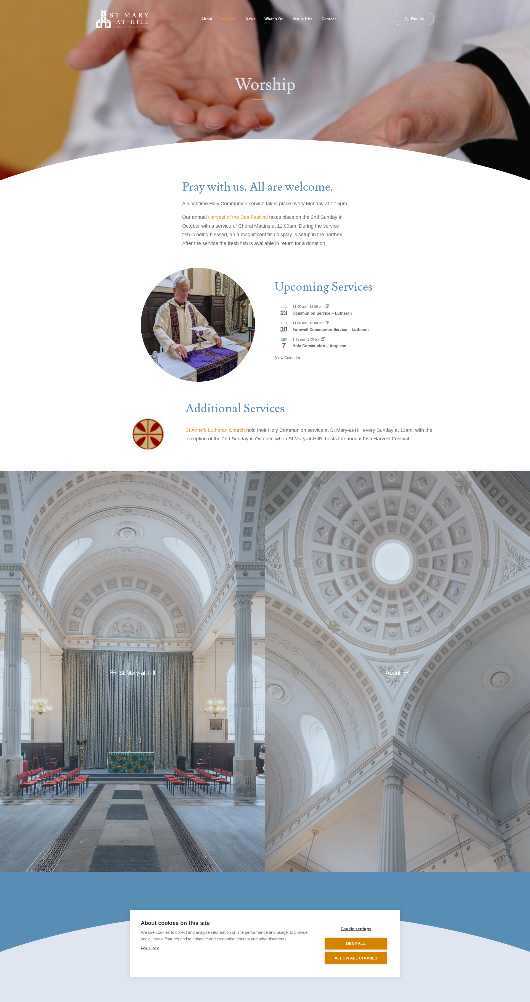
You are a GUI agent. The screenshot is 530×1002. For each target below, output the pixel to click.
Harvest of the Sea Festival (238, 217)
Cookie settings (356, 929)
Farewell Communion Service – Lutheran (331, 329)
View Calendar (287, 357)
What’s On (274, 19)
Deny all (356, 943)
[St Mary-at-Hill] (122, 19)
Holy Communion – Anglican (319, 345)
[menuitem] (206, 19)
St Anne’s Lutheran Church (215, 430)
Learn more (150, 947)
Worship (229, 19)
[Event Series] (327, 306)
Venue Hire (303, 19)
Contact (329, 19)
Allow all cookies (356, 958)
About (206, 19)
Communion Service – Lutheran (322, 313)
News (251, 19)
